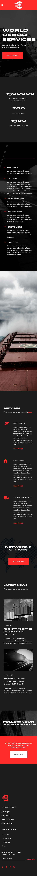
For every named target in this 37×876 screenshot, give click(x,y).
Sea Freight (5, 816)
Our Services (6, 838)
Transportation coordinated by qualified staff (14, 681)
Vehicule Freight (7, 819)
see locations (12, 55)
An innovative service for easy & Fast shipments (18, 631)
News (3, 846)
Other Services (7, 823)
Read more (18, 449)
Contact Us (5, 842)
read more (18, 754)
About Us (5, 834)
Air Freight (5, 812)
